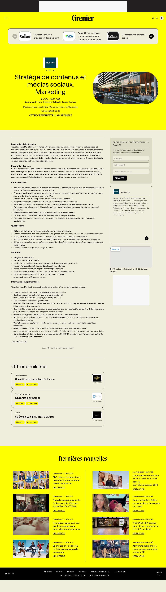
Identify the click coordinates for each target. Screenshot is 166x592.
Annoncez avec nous (100, 572)
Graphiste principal (27, 397)
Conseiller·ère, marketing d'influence (35, 379)
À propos (48, 572)
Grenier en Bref (120, 572)
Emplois (70, 572)
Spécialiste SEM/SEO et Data (34, 416)
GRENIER (159, 572)
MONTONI (125, 192)
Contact (82, 572)
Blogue (59, 572)
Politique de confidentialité (73, 575)
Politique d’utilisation (99, 575)
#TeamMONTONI (19, 341)
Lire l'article (59, 487)
